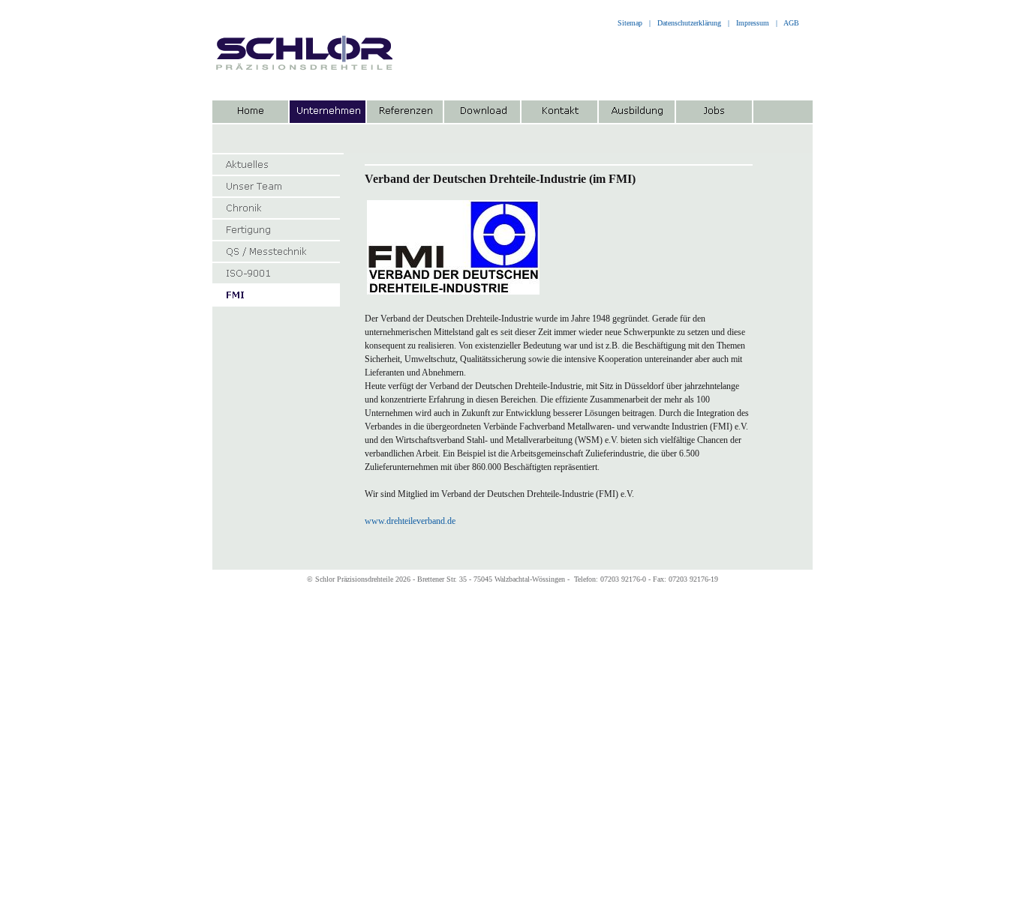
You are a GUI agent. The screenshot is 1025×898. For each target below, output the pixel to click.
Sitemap (628, 23)
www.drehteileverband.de (410, 521)
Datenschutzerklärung (689, 23)
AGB (791, 23)
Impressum (752, 23)
